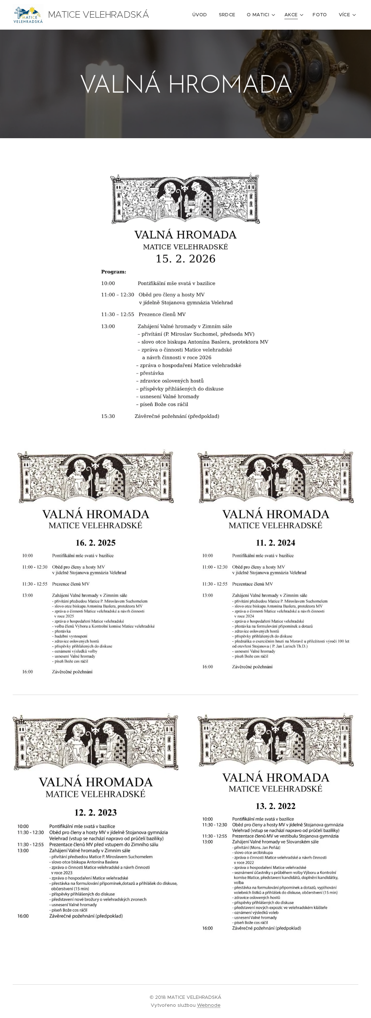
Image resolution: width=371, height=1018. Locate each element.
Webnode (209, 1005)
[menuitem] (202, 15)
